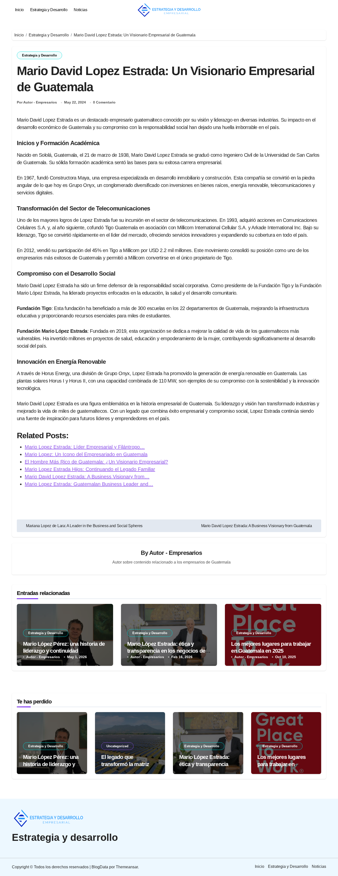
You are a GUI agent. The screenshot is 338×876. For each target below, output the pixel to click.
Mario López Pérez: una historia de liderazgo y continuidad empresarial (64, 651)
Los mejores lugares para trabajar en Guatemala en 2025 (281, 764)
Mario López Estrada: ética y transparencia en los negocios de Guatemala (166, 651)
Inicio (19, 10)
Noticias (80, 10)
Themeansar (127, 867)
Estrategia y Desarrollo (49, 10)
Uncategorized (117, 746)
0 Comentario (104, 102)
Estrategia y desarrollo (65, 837)
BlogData (100, 867)
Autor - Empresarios (175, 552)
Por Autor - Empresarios (37, 102)
